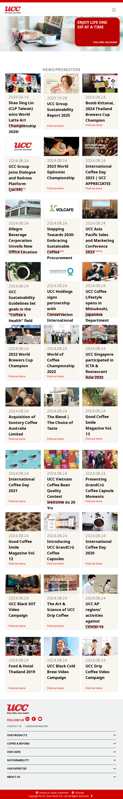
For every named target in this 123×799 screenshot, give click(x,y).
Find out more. (17, 125)
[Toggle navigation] (114, 10)
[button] (61, 735)
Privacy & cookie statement (54, 792)
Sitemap (79, 792)
